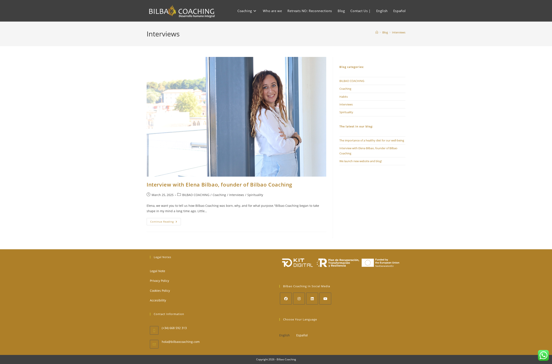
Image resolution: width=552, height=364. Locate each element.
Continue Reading (165, 222)
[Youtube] (325, 298)
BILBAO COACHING (195, 195)
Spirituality (255, 195)
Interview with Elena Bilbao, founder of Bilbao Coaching (219, 184)
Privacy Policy (159, 281)
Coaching (219, 195)
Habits (343, 97)
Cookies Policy (160, 291)
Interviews (398, 32)
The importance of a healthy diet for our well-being (371, 140)
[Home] (376, 32)
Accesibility (158, 300)
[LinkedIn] (312, 298)
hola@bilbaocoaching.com (181, 342)
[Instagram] (299, 298)
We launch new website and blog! (360, 161)
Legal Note (157, 271)
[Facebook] (286, 298)
